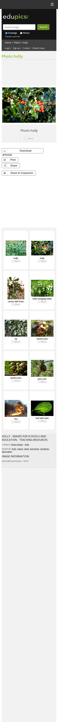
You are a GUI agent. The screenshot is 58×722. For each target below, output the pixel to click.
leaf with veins (42, 418)
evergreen (34, 449)
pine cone (42, 379)
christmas (44, 449)
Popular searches (12, 36)
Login (7, 48)
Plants (17, 42)
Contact (26, 48)
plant (26, 449)
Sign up (16, 48)
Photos (26, 33)
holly (25, 42)
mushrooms (42, 338)
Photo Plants (17, 444)
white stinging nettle (42, 298)
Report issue (39, 48)
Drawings (12, 33)
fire (16, 419)
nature (20, 449)
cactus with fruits (16, 301)
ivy (16, 338)
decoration (7, 451)
